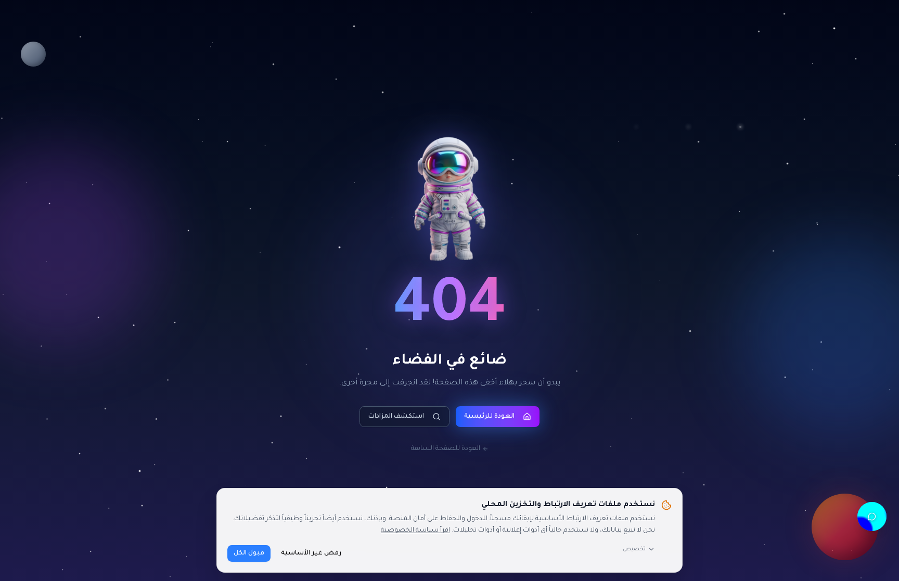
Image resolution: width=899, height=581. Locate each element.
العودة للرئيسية (489, 416)
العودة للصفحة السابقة (445, 449)
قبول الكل (249, 553)
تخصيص (634, 549)
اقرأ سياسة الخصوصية (415, 530)
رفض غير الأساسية (311, 553)
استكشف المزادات (396, 416)
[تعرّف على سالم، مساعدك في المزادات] (872, 516)
